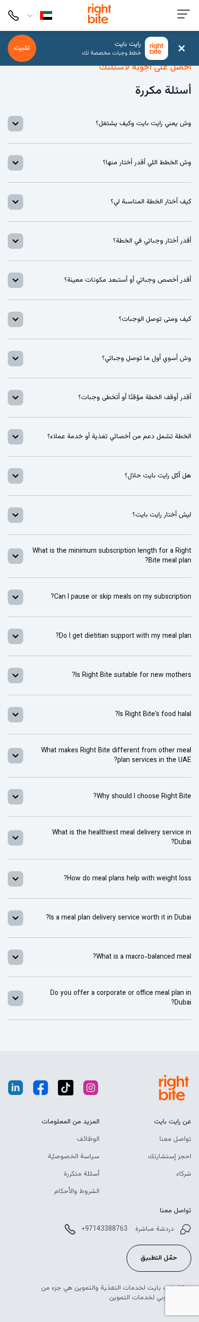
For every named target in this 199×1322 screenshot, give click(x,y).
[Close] (181, 48)
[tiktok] (65, 1090)
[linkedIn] (15, 1090)
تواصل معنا (175, 1139)
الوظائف (88, 1139)
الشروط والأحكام (77, 1191)
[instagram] (91, 1090)
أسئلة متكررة (82, 1174)
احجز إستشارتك (169, 1157)
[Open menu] (183, 15)
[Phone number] (13, 15)
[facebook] (40, 1090)
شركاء (183, 1174)
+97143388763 (105, 1229)
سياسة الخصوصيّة (74, 1157)
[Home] (99, 25)
